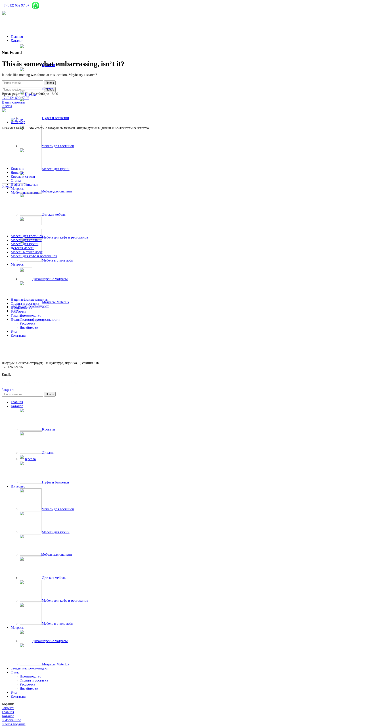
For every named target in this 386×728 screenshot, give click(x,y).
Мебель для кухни (55, 169)
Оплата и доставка (25, 303)
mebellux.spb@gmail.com (29, 374)
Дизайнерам (29, 327)
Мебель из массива (25, 192)
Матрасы (17, 188)
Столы (16, 180)
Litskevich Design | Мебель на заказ (39, 382)
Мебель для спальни (56, 191)
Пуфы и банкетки (55, 118)
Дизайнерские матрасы (50, 279)
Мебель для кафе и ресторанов (65, 237)
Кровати (17, 168)
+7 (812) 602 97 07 (15, 5)
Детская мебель (53, 214)
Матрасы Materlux (55, 302)
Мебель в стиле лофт (57, 260)
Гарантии (18, 315)
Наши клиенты (13, 102)
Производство (30, 315)
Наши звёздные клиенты (29, 299)
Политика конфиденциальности (35, 319)
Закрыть (8, 390)
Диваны (48, 88)
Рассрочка (27, 323)
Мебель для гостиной (58, 146)
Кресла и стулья (23, 176)
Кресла (30, 95)
